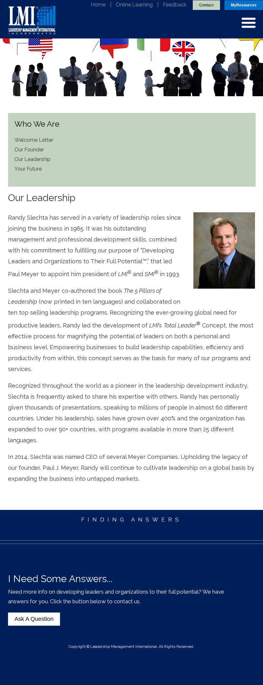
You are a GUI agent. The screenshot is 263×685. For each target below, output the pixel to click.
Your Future (28, 169)
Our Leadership (32, 159)
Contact (206, 5)
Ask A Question (34, 619)
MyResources (244, 5)
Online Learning (134, 5)
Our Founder (29, 150)
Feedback (174, 5)
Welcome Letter (33, 140)
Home (98, 5)
